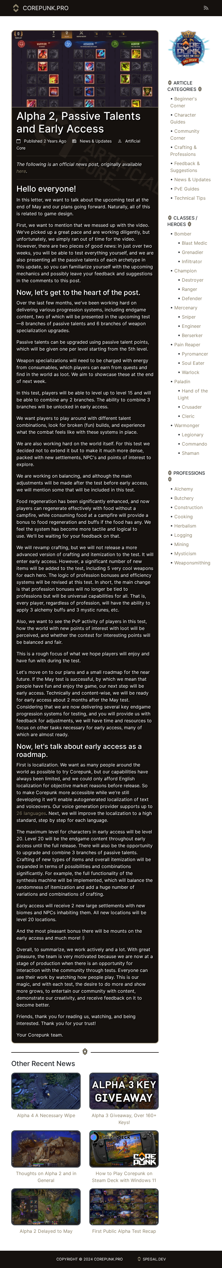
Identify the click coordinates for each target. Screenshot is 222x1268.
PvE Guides (186, 189)
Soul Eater (193, 363)
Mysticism (185, 553)
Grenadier (192, 252)
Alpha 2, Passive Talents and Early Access (78, 122)
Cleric (188, 416)
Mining (181, 544)
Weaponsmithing (192, 563)
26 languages (31, 813)
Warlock (190, 372)
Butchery (184, 498)
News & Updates (192, 179)
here (21, 171)
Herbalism (185, 526)
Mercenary (185, 308)
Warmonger (186, 425)
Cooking (183, 516)
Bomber (182, 234)
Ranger (189, 289)
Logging (183, 535)
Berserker (192, 335)
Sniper (189, 317)
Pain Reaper (187, 344)
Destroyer (193, 280)
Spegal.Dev (154, 1259)
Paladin (182, 381)
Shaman (190, 453)
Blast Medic (194, 243)
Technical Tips (190, 198)
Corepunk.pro (46, 8)
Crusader (192, 407)
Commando (194, 444)
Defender (192, 298)
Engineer (191, 326)
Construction (188, 507)
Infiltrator (192, 261)
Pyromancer (195, 354)
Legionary (193, 434)
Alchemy (183, 489)
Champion (185, 271)
